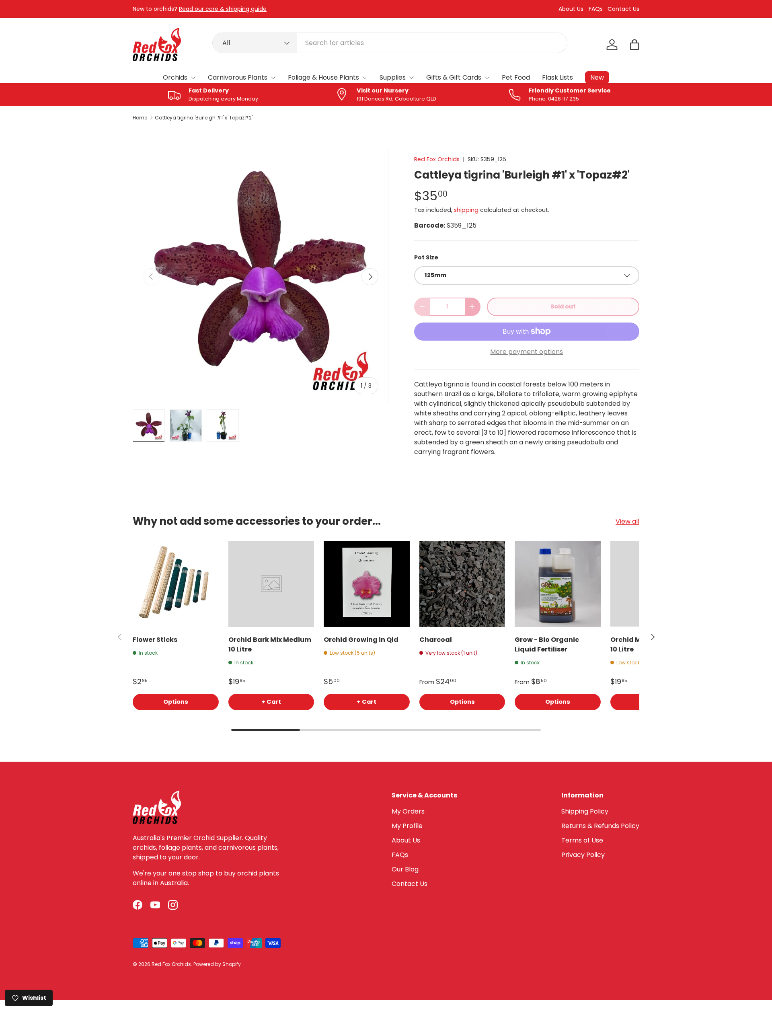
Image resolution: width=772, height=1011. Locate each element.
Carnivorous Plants (237, 77)
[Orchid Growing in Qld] (367, 584)
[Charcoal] (462, 584)
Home (140, 117)
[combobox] (390, 43)
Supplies (393, 77)
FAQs (596, 9)
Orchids (175, 77)
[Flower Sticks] (176, 584)
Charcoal (435, 639)
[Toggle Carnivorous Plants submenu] (273, 77)
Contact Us (623, 9)
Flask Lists (557, 77)
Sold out (563, 306)
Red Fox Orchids (437, 159)
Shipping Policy (584, 811)
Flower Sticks (155, 639)
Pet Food (516, 77)
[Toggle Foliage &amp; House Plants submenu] (365, 77)
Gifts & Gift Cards (453, 77)
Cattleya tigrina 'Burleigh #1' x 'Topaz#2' (204, 117)
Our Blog (405, 869)
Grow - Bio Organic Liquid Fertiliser (547, 644)
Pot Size (426, 257)
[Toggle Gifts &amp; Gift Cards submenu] (487, 77)
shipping (466, 210)
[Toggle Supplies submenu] (411, 77)
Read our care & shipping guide (223, 9)
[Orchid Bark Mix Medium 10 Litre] (271, 584)
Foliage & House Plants (323, 77)
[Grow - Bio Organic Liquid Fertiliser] (558, 584)
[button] (634, 44)
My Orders (408, 811)
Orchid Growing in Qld (361, 639)
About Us (570, 9)
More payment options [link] (526, 351)
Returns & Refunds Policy (600, 825)
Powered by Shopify (217, 964)
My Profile (407, 825)
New (597, 77)
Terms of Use (582, 840)
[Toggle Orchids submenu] (193, 77)
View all (627, 521)
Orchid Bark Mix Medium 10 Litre (269, 644)
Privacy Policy (583, 854)
